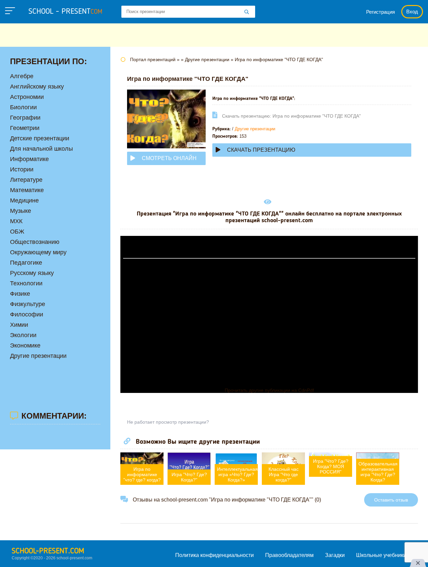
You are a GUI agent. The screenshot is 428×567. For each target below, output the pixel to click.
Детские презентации (39, 138)
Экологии (23, 335)
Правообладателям (289, 555)
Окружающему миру (38, 252)
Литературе (26, 179)
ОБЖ (17, 231)
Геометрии (24, 128)
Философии (26, 314)
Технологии (26, 283)
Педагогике (26, 262)
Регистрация (380, 12)
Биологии (23, 107)
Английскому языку (37, 86)
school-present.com (48, 551)
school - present (65, 12)
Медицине (24, 200)
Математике (27, 190)
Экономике (25, 345)
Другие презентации (255, 128)
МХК (16, 221)
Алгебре (21, 76)
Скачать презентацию (261, 150)
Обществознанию (35, 242)
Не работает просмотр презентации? (168, 422)
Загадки (335, 555)
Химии (19, 324)
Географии (25, 117)
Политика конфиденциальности (214, 555)
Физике (20, 293)
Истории (21, 169)
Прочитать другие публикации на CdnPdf (269, 390)
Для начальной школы (41, 148)
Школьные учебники (381, 555)
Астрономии (27, 97)
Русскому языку (32, 273)
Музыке (20, 210)
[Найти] (247, 12)
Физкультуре (27, 304)
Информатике (29, 159)
